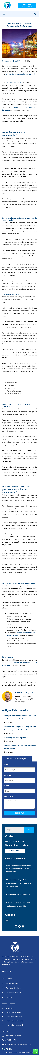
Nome (6, 765)
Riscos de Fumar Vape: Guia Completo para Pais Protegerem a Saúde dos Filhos (18, 883)
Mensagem (8, 796)
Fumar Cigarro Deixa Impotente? (16, 738)
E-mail (6, 786)
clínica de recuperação (14, 82)
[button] (4, 14)
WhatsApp (8, 775)
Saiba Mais (6, 972)
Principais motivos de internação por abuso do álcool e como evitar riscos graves (18, 868)
